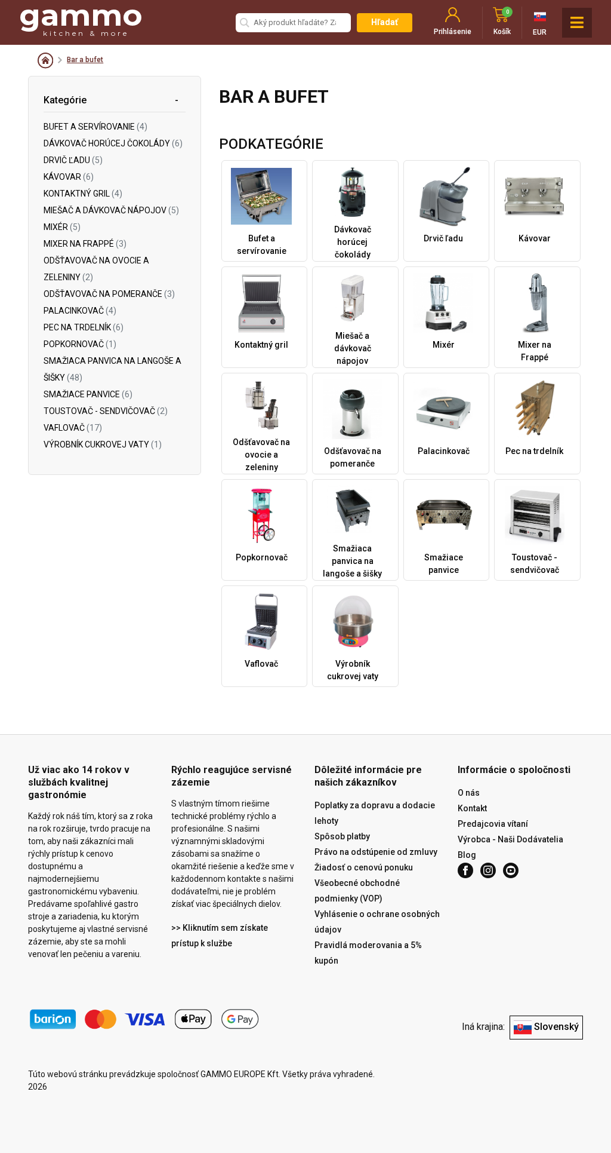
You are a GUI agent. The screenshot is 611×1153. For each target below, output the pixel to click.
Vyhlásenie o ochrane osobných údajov (377, 921)
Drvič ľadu (73, 160)
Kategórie (65, 100)
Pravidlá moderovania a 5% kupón (368, 952)
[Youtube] (511, 870)
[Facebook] (465, 870)
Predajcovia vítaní (493, 824)
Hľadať (384, 22)
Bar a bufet (85, 60)
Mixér (62, 227)
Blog (467, 855)
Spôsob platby (342, 836)
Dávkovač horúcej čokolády (113, 143)
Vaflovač (73, 428)
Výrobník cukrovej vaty (103, 444)
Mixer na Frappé (85, 244)
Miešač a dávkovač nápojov (111, 210)
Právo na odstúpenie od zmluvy (375, 852)
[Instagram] (488, 870)
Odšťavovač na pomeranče (109, 294)
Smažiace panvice (88, 394)
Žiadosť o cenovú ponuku (363, 867)
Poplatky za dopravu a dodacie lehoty (374, 813)
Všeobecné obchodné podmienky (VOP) (357, 890)
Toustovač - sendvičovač (106, 411)
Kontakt (472, 808)
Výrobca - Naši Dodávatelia (510, 839)
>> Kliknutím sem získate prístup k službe (219, 935)
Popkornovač (80, 344)
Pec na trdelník (84, 327)
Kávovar (69, 177)
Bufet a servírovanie (95, 126)
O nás (469, 793)
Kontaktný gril (83, 193)
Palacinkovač (80, 310)
